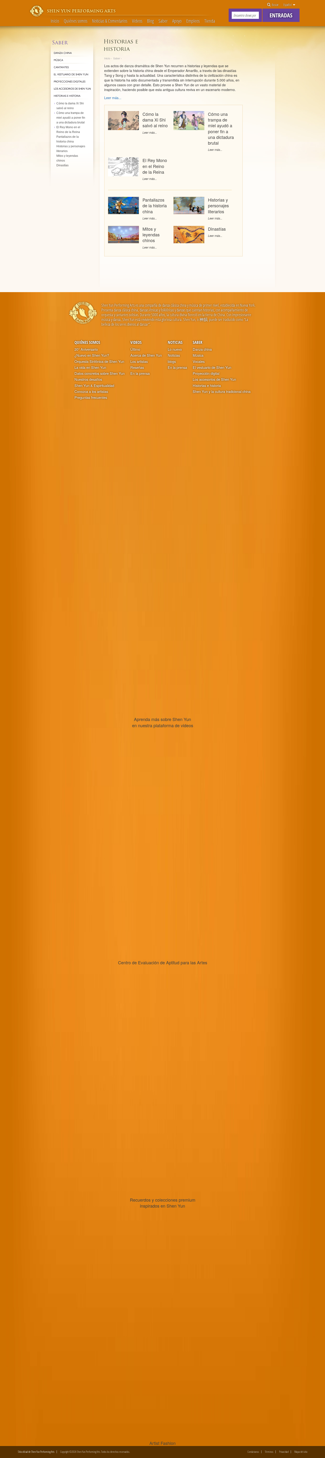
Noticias (175, 342)
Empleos (193, 21)
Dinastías (217, 229)
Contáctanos (253, 1451)
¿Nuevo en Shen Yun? (91, 355)
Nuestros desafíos (88, 379)
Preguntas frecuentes (90, 397)
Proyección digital (206, 373)
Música (198, 355)
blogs (172, 361)
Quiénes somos (75, 21)
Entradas (281, 15)
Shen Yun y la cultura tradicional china (222, 391)
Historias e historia (207, 385)
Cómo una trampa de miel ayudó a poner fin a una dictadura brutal (221, 128)
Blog (150, 21)
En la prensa (140, 373)
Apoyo (177, 21)
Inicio (55, 21)
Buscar (275, 4)
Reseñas (137, 367)
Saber (162, 21)
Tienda (209, 21)
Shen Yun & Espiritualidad (94, 385)
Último (135, 349)
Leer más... (150, 132)
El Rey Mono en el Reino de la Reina (155, 166)
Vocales (199, 361)
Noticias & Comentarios (109, 21)
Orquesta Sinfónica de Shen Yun (99, 361)
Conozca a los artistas (91, 391)
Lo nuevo (175, 349)
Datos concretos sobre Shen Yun (99, 373)
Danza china (202, 349)
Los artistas (139, 361)
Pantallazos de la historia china (155, 205)
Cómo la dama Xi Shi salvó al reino (155, 119)
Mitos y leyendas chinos (151, 234)
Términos (269, 1451)
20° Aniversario (86, 349)
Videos (137, 21)
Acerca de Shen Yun (146, 355)
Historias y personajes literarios (218, 205)
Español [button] (287, 4)
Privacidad (284, 1451)
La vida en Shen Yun (90, 367)
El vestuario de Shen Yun (212, 367)
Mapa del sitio (300, 1451)
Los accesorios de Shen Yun (214, 379)
